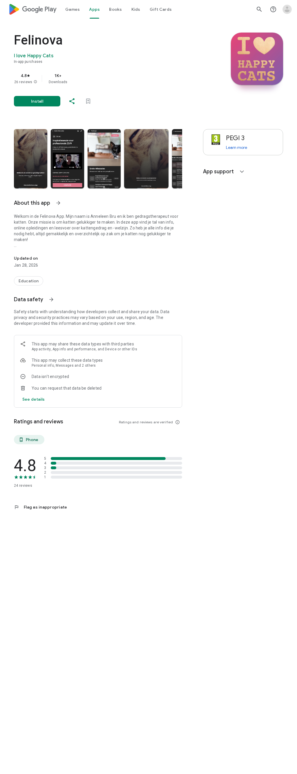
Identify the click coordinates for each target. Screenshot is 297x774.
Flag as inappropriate (40, 507)
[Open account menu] (287, 9)
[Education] (28, 281)
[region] (106, 78)
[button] (35, 82)
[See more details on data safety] (33, 399)
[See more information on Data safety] (51, 299)
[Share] (72, 101)
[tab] (72, 9)
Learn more (236, 147)
